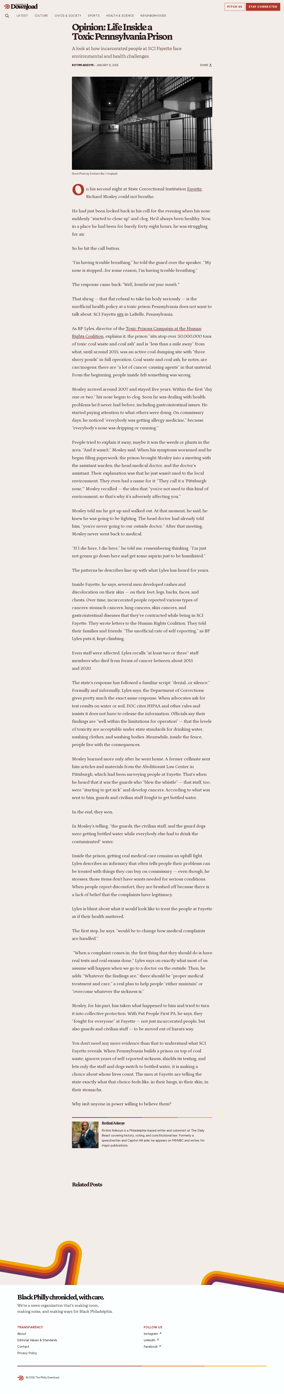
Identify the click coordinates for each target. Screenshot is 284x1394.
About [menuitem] (21, 1334)
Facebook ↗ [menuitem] (152, 1346)
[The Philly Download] (95, 7)
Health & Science (120, 15)
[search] (7, 15)
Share (204, 65)
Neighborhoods (153, 15)
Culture (41, 15)
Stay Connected (263, 7)
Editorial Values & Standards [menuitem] (37, 1340)
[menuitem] (22, 16)
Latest (22, 15)
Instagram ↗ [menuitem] (153, 1334)
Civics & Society (68, 15)
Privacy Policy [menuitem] (27, 1353)
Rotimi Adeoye (83, 65)
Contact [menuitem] (23, 1346)
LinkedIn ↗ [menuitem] (151, 1340)
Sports (94, 15)
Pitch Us (234, 7)
